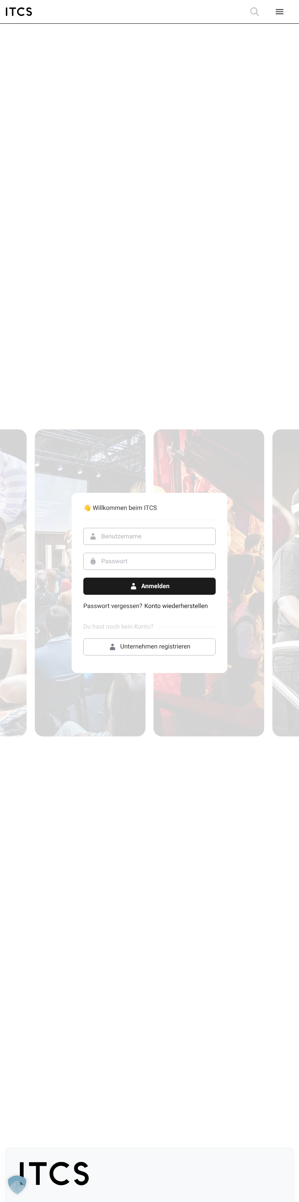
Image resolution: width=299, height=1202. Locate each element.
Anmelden (155, 586)
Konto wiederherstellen (176, 606)
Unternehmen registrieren (155, 646)
